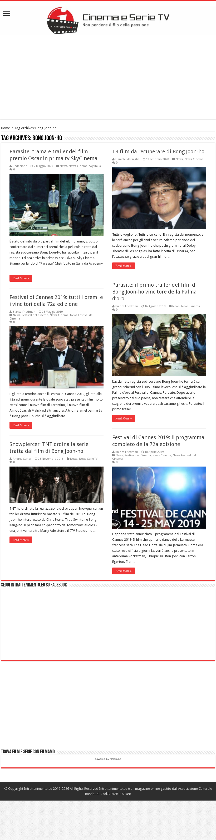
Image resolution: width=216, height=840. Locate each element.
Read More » (21, 278)
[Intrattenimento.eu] (108, 19)
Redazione (20, 166)
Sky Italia (95, 166)
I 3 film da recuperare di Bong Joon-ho (158, 151)
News (63, 166)
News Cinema (78, 166)
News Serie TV (88, 459)
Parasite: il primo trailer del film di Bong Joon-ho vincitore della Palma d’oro (154, 292)
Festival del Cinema (35, 315)
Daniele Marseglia (127, 159)
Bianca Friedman (126, 306)
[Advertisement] (108, 77)
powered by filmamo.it (108, 758)
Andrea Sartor (22, 459)
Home (5, 128)
